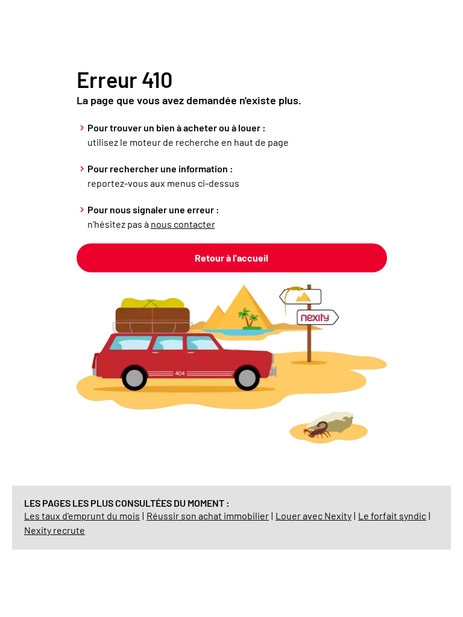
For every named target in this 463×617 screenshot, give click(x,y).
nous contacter (183, 224)
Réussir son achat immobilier (207, 515)
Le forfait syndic (392, 515)
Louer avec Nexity (313, 515)
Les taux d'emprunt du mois (82, 515)
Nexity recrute (54, 530)
